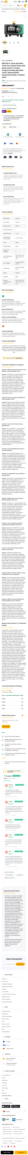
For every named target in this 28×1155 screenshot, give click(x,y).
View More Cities (6, 1095)
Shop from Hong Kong (19, 1129)
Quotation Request (7, 984)
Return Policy (5, 1019)
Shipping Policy (6, 997)
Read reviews (7, 780)
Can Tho (4, 1085)
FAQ (3, 1021)
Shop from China (18, 1131)
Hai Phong (4, 1080)
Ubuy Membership (7, 1002)
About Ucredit (5, 1024)
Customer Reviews (7, 1016)
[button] (16, 2)
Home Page (5, 9)
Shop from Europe (18, 1133)
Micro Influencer (6, 999)
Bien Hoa (4, 1093)
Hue (3, 1090)
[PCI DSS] (5, 1119)
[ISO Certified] (16, 1119)
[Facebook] (3, 1146)
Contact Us (5, 981)
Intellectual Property (7, 986)
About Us (4, 979)
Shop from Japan (7, 1129)
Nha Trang (5, 1088)
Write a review (6, 726)
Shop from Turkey (7, 1133)
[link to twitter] (18, 43)
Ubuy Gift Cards (6, 1026)
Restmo (4, 11)
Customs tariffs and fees (9, 994)
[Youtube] (9, 1146)
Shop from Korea (7, 1131)
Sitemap (4, 989)
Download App (6, 1011)
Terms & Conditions (8, 1141)
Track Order (5, 991)
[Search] (25, 5)
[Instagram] (5, 1146)
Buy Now (10, 153)
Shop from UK (16, 1127)
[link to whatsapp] (10, 43)
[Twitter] (12, 1146)
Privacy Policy (18, 1141)
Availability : (5, 91)
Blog (3, 1029)
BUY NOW (21, 1152)
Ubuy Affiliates (6, 1031)
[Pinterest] (15, 1146)
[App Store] (6, 1107)
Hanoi (3, 1078)
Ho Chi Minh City (6, 1075)
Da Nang (4, 1083)
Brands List (5, 1014)
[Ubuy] (6, 1)
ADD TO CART (7, 1152)
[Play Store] (15, 1107)
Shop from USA (6, 1127)
